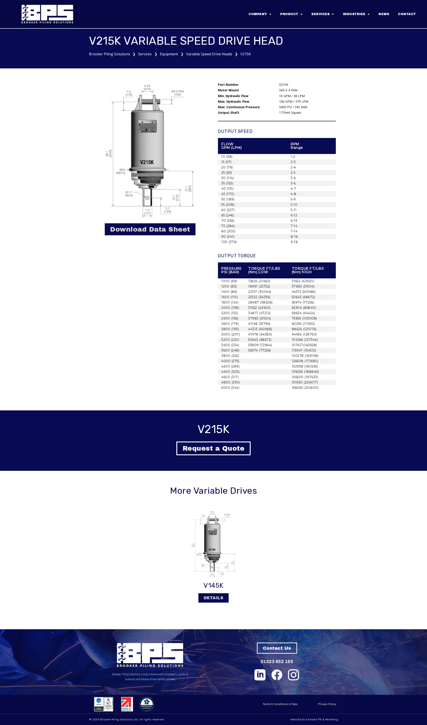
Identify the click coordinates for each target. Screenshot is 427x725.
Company (258, 14)
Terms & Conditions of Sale (280, 704)
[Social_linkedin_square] (260, 674)
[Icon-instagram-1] (293, 674)
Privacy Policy (327, 704)
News (384, 14)
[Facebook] (276, 674)
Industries (354, 14)
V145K (213, 585)
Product (289, 14)
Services (320, 14)
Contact (407, 14)
